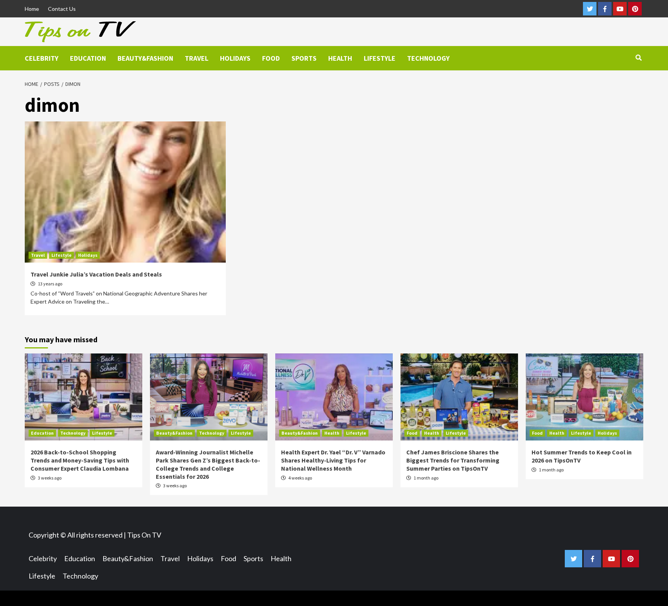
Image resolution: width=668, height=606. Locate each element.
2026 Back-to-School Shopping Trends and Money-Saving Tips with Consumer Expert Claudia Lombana (80, 460)
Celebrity (41, 58)
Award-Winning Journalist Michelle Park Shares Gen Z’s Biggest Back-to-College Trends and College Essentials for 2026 (208, 464)
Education (88, 58)
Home (32, 8)
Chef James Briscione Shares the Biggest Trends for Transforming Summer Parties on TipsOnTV (452, 460)
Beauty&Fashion (145, 58)
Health (340, 58)
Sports (304, 58)
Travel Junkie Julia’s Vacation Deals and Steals (96, 274)
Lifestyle (379, 58)
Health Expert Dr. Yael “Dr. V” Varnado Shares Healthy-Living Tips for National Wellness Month (333, 460)
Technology (428, 58)
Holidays (235, 58)
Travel (196, 58)
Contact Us (62, 8)
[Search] (638, 57)
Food (271, 58)
